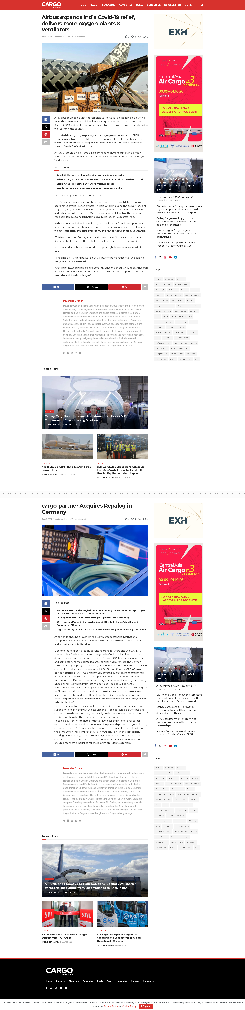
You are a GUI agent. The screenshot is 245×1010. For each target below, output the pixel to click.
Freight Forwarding (176, 327)
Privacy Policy (111, 1006)
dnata (165, 316)
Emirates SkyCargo (164, 322)
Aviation (159, 295)
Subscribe (154, 5)
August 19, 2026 (123, 478)
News (93, 5)
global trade (179, 332)
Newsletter (172, 5)
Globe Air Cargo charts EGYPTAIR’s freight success (85, 183)
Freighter (160, 327)
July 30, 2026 (66, 942)
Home (82, 5)
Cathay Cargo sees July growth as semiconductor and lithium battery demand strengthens (176, 221)
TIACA (172, 359)
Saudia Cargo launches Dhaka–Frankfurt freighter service (89, 188)
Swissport (191, 354)
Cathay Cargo (180, 311)
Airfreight (173, 290)
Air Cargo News (182, 284)
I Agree (145, 1006)
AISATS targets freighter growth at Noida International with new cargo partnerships (176, 233)
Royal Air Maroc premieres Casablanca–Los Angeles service (90, 175)
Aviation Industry (174, 295)
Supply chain (161, 354)
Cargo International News (189, 306)
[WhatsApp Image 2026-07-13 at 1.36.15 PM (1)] (178, 103)
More (188, 5)
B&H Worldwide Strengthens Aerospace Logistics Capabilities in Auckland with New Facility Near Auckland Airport (121, 470)
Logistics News (182, 338)
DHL (157, 316)
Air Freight (160, 290)
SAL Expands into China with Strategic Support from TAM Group (93, 617)
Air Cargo (169, 279)
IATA (158, 338)
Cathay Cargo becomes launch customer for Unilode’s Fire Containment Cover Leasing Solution (178, 182)
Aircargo (181, 279)
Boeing (190, 300)
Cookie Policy (129, 1006)
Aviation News (162, 300)
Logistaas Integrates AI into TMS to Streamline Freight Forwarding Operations (101, 629)
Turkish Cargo (185, 359)
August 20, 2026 (68, 474)
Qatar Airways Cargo (180, 348)
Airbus (158, 279)
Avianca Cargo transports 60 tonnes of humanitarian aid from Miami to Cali (99, 179)
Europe (194, 322)
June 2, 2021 (47, 37)
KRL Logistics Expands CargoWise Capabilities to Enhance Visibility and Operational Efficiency (119, 937)
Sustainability (177, 354)
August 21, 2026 (70, 425)
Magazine (108, 5)
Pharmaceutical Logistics (185, 343)
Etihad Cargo (181, 322)
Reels (139, 5)
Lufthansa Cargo (163, 343)
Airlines (58, 37)
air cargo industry (163, 284)
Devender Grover (73, 300)
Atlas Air (195, 290)
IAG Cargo (192, 332)
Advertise (125, 5)
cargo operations (163, 311)
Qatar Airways (161, 348)
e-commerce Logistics (182, 316)
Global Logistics (163, 332)
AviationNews (177, 300)
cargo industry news (165, 306)
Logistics (167, 338)
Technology (161, 359)
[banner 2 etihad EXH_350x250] (178, 31)
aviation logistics (192, 295)
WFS (197, 359)
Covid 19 (193, 311)
